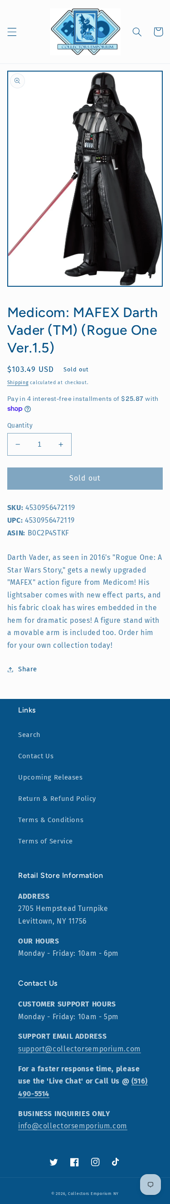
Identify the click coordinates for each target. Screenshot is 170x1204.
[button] (11, 31)
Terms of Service (45, 841)
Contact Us (35, 756)
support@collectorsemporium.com (79, 1049)
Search (29, 735)
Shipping (18, 382)
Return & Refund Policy (57, 799)
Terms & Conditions (50, 820)
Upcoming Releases (50, 777)
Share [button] (27, 669)
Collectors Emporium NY (93, 1193)
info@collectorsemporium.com (72, 1126)
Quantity (20, 425)
